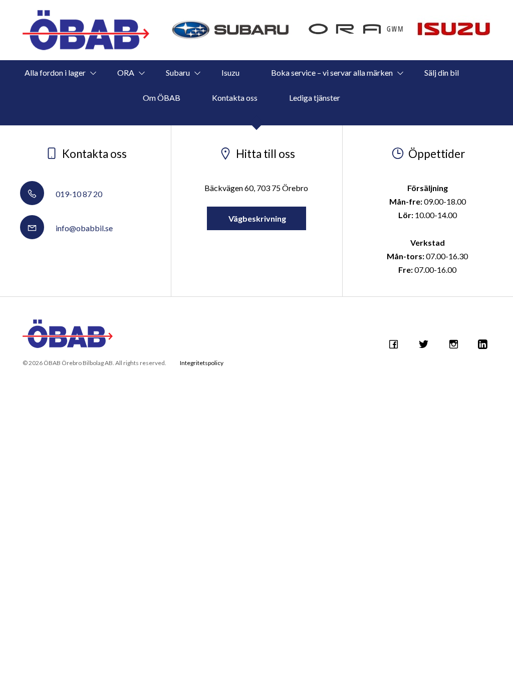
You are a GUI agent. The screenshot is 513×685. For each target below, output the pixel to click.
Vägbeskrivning (256, 218)
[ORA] (356, 30)
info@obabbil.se (83, 228)
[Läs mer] (231, 30)
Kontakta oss (235, 97)
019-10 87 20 (78, 194)
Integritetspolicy (201, 363)
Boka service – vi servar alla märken (332, 72)
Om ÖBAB (161, 97)
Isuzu (230, 72)
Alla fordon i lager (55, 72)
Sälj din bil (441, 72)
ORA (125, 72)
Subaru (178, 72)
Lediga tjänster (314, 97)
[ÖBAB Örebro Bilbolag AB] (86, 30)
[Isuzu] (453, 25)
